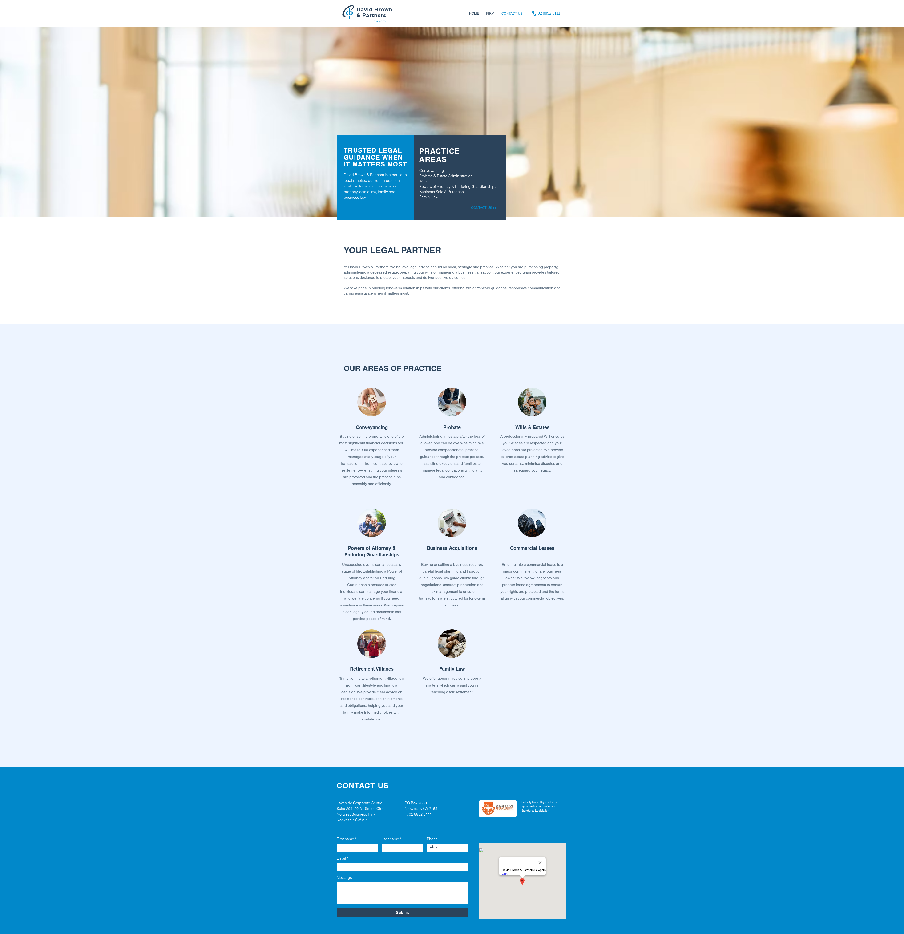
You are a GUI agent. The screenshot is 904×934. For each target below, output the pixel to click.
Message (344, 877)
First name (346, 839)
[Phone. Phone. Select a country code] (434, 847)
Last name (391, 839)
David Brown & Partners (374, 12)
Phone (432, 839)
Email (342, 858)
